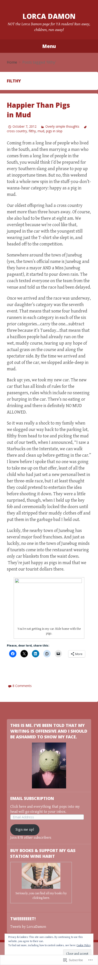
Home (12, 62)
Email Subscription (32, 798)
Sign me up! (24, 829)
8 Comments (22, 686)
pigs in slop (54, 131)
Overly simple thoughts (62, 126)
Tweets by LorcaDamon (28, 927)
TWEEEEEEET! (23, 918)
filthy (32, 131)
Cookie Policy (84, 945)
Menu (49, 46)
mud (41, 131)
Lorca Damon (49, 16)
